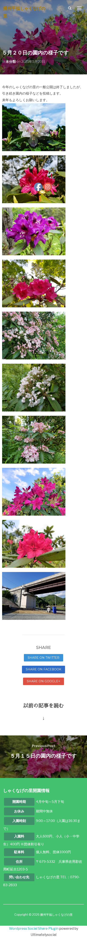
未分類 (11, 62)
